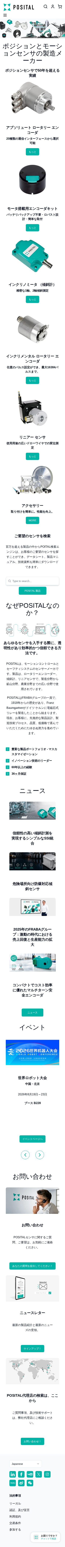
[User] (45, 6)
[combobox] (34, 581)
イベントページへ (32, 1139)
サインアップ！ (32, 1348)
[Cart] (60, 6)
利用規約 (15, 1516)
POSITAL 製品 (33, 590)
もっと (32, 151)
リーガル (15, 1503)
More (32, 520)
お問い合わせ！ (32, 1441)
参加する (15, 1529)
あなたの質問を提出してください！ (32, 1265)
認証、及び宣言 (19, 1510)
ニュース (32, 1012)
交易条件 (15, 1523)
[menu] (3, 14)
